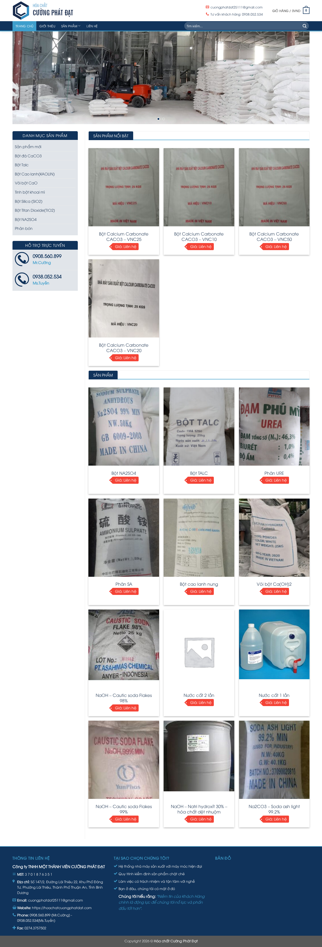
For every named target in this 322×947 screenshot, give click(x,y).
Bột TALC (199, 473)
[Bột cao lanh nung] (199, 541)
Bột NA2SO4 (123, 473)
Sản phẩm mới (28, 146)
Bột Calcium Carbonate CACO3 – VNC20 (124, 347)
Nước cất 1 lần (274, 695)
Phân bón (24, 228)
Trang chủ (24, 26)
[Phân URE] (274, 429)
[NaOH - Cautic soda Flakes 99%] (123, 778)
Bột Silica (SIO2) (28, 201)
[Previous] (24, 78)
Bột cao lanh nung (199, 583)
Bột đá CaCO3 (28, 155)
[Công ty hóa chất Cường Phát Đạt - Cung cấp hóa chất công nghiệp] (57, 10)
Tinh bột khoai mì (30, 192)
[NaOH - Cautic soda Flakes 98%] (123, 645)
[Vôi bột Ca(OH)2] (274, 541)
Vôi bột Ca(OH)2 (274, 583)
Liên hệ (92, 26)
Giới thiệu (47, 26)
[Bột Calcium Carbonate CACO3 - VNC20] (123, 301)
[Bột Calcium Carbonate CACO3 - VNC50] (274, 190)
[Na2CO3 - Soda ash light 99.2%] (274, 762)
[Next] (297, 78)
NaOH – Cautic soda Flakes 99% (124, 808)
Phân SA (124, 583)
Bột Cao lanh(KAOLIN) (35, 173)
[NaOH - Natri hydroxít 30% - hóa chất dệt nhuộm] (199, 756)
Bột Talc (22, 164)
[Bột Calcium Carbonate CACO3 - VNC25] (123, 190)
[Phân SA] (123, 541)
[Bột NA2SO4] (123, 429)
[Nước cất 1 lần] (274, 644)
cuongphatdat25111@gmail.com (55, 900)
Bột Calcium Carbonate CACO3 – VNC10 (199, 236)
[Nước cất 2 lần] (199, 652)
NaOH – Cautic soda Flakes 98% (124, 697)
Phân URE (274, 473)
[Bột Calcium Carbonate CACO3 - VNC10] (199, 190)
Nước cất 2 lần (199, 695)
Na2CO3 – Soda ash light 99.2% (274, 808)
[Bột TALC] (199, 429)
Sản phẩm (69, 26)
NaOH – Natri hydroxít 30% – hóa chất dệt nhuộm (199, 808)
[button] (291, 10)
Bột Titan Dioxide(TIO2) (35, 210)
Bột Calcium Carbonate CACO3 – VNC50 (274, 236)
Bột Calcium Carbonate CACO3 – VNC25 (124, 236)
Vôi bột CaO (26, 182)
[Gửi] (305, 26)
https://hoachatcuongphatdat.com (62, 907)
